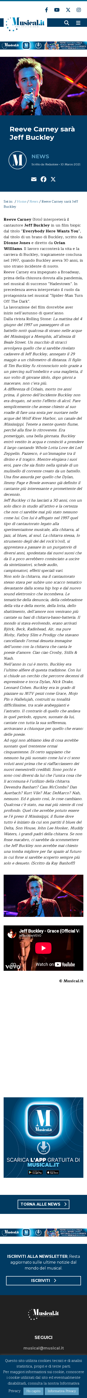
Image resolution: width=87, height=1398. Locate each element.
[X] (53, 179)
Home (21, 201)
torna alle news (41, 1204)
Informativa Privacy (62, 1391)
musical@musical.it (43, 1348)
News (40, 156)
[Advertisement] (43, 1044)
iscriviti (41, 1280)
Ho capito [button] (33, 1391)
